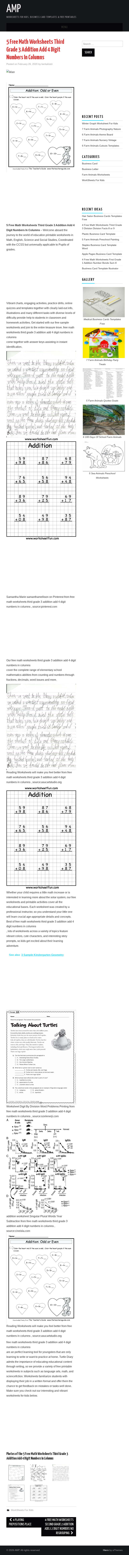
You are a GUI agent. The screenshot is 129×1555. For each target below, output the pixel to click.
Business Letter (90, 169)
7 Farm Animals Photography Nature (101, 129)
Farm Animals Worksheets (96, 174)
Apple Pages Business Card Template (102, 254)
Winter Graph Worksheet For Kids (100, 123)
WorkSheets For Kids (22, 1510)
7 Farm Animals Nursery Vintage (99, 140)
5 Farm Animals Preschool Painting (100, 239)
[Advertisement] (41, 199)
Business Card (89, 163)
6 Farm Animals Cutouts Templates (100, 145)
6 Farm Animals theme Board (97, 134)
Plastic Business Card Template (98, 234)
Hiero (106, 1550)
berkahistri (47, 64)
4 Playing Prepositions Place (20, 1522)
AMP (13, 9)
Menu (64, 27)
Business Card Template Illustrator (100, 268)
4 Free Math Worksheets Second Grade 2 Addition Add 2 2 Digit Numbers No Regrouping (59, 1526)
